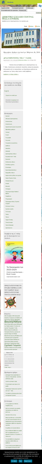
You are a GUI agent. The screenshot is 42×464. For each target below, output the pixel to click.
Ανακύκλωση (9, 124)
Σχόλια (38, 26)
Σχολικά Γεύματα (12, 345)
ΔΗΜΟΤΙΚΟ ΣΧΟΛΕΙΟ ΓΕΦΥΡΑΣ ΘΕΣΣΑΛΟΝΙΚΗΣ (18, 17)
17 (8, 361)
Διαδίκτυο (8, 145)
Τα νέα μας (8, 211)
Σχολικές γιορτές (9, 209)
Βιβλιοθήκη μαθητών (10, 129)
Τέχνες (7, 217)
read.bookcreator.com (13, 276)
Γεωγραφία (8, 137)
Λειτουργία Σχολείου (17, 8)
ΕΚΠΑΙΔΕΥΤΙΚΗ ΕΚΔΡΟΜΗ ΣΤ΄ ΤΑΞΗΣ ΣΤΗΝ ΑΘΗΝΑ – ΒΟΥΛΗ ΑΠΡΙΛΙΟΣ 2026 (13, 376)
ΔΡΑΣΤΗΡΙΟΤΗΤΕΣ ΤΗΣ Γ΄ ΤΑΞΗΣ (17, 58)
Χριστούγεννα (9, 227)
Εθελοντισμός (7, 329)
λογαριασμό (14, 100)
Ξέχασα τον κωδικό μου (11, 95)
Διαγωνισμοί (13, 324)
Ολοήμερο (8, 188)
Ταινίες (7, 214)
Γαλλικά (7, 132)
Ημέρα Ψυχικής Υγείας (11, 178)
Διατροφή (8, 151)
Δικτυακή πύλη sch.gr (11, 414)
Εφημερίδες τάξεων (10, 172)
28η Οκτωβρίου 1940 (9, 315)
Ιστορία (7, 183)
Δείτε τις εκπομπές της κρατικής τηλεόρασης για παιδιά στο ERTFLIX (13, 410)
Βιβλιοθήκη (17, 319)
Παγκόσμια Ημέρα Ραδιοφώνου (11, 339)
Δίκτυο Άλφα (7, 324)
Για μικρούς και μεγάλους (11, 143)
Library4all (17, 315)
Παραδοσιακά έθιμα (14, 343)
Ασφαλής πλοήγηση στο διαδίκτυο (12, 317)
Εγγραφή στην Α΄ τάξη (11, 156)
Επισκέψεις (8, 167)
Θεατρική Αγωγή (9, 180)
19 (10, 361)
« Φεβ (5, 367)
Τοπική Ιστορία (9, 222)
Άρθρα (31, 26)
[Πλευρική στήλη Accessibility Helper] (39, 5)
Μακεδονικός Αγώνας (9, 335)
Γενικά (7, 134)
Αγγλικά (7, 116)
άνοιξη (19, 347)
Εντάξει (14, 461)
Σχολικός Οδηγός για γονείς (11, 347)
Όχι (20, 461)
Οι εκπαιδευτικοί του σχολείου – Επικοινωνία (13, 10)
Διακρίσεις (8, 148)
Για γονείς (8, 140)
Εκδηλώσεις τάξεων (22, 60)
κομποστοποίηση (8, 349)
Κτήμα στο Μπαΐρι (12, 333)
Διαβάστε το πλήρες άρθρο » (11, 74)
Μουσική (8, 186)
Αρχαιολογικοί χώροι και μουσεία (13, 126)
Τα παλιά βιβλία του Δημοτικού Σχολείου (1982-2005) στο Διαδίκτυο (13, 440)
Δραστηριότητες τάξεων (11, 153)
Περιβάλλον (8, 196)
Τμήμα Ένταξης (9, 219)
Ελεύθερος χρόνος (10, 164)
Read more (28, 461)
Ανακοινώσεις (9, 121)
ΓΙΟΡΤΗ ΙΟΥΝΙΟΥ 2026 (11, 381)
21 (13, 361)
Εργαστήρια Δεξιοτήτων (11, 170)
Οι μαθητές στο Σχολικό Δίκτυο (13, 428)
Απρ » (9, 367)
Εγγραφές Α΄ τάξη (13, 328)
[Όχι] (40, 457)
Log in (6, 91)
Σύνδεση (10, 2)
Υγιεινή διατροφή (9, 225)
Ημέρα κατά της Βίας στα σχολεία (13, 175)
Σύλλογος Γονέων (10, 206)
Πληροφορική (9, 199)
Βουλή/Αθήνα (12, 321)
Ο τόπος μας (29, 8)
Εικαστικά (8, 159)
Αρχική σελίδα (5, 8)
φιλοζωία (15, 349)
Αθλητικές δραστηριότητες (12, 118)
